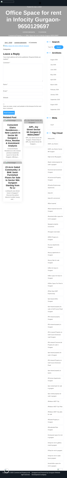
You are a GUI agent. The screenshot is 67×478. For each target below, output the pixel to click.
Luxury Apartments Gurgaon (53, 246)
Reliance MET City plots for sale (55, 413)
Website (5, 97)
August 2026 (54, 59)
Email (5, 91)
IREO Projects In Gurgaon (53, 238)
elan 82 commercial (54, 198)
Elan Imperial (52, 203)
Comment (6, 62)
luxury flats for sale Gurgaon (53, 262)
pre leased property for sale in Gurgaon (54, 354)
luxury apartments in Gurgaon (54, 254)
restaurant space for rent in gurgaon (55, 436)
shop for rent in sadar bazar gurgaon (54, 457)
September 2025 (55, 99)
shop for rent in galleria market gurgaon (54, 444)
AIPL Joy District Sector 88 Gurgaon (55, 150)
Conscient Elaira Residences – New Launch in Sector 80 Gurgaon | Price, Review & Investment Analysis (12, 135)
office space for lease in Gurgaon (55, 277)
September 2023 (55, 109)
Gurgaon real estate (54, 232)
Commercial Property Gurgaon (54, 179)
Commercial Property (15, 35)
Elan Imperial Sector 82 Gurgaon (55, 210)
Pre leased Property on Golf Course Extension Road (55, 363)
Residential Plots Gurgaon (53, 429)
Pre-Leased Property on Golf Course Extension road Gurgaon (55, 334)
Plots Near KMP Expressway (53, 292)
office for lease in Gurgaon (53, 269)
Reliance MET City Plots (55, 406)
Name (5, 84)
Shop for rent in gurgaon (55, 450)
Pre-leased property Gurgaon (54, 318)
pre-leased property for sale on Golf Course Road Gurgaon (55, 309)
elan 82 (51, 193)
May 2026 (53, 74)
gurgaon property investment (53, 225)
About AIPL (52, 138)
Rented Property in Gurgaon (53, 421)
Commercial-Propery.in (21, 472)
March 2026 (53, 84)
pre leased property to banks (54, 372)
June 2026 (53, 69)
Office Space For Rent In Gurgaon (55, 285)
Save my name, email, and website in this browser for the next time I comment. (22, 107)
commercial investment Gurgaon (55, 171)
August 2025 (54, 104)
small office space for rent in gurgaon (54, 465)
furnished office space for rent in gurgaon (55, 218)
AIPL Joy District (53, 144)
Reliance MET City (54, 401)
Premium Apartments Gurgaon (54, 379)
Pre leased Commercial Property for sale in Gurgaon (55, 345)
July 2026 (53, 64)
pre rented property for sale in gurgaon (54, 395)
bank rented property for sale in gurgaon (55, 163)
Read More (11, 120)
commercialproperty (20, 42)
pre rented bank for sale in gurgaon (55, 387)
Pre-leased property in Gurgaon (54, 326)
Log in (52, 124)
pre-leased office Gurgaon (53, 300)
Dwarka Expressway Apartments (54, 186)
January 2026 (54, 94)
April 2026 (53, 79)
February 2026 (54, 89)
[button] (40, 3)
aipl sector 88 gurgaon (55, 157)
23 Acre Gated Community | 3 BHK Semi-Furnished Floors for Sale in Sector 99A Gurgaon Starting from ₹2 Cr (12, 177)
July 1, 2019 (8, 42)
